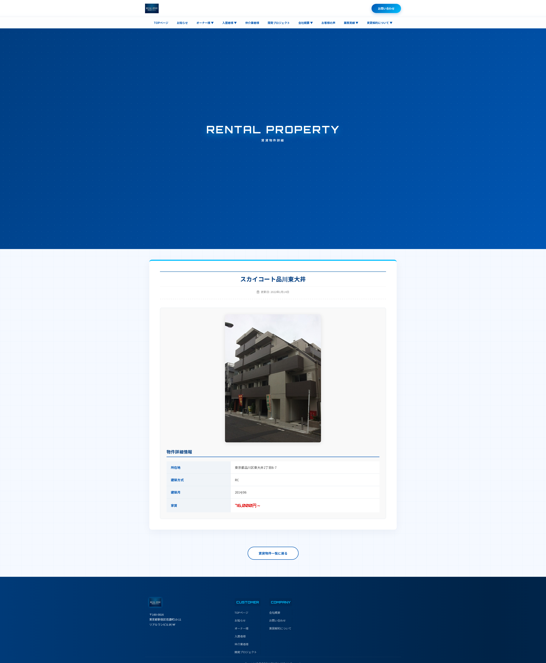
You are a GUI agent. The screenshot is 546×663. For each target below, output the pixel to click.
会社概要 (274, 613)
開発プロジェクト (279, 23)
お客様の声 (328, 23)
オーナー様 (241, 628)
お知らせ (182, 23)
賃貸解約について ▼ (379, 23)
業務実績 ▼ (351, 23)
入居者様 (240, 636)
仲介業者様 (252, 23)
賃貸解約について (280, 628)
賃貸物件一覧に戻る (273, 553)
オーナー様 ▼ (205, 23)
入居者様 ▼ (229, 23)
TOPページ (161, 23)
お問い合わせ (386, 8)
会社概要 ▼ (305, 23)
